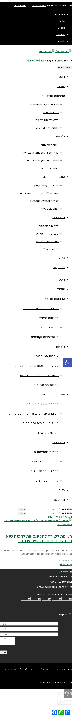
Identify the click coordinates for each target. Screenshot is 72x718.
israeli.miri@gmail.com (50, 587)
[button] (67, 362)
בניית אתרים (10, 669)
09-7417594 (20, 5)
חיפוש (22, 509)
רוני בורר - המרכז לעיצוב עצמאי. (44, 669)
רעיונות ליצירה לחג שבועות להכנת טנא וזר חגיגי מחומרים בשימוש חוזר (39, 538)
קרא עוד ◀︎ (66, 564)
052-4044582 (39, 5)
